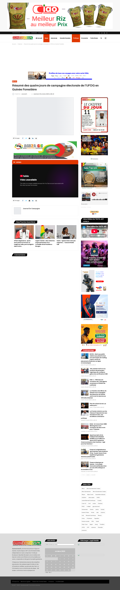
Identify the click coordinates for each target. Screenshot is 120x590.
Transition (102, 524)
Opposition (96, 518)
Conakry (99, 500)
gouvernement (96, 506)
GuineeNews (83, 207)
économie (84, 530)
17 (68, 564)
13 (51, 564)
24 (68, 567)
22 (60, 567)
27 (51, 570)
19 (47, 567)
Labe (97, 512)
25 (73, 567)
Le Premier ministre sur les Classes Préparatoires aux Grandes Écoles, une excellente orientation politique (94, 414)
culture (94, 503)
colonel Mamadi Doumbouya (88, 500)
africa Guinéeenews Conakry (93, 488)
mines (83, 518)
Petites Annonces (42, 33)
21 (55, 567)
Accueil (39, 38)
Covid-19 (84, 503)
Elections (100, 503)
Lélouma (103, 512)
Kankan (102, 509)
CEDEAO (84, 497)
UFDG (83, 527)
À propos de (15, 581)
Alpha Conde (90, 494)
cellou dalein (91, 497)
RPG (93, 521)
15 (60, 564)
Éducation (100, 527)
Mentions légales (25, 581)
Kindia (92, 512)
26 (47, 570)
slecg (96, 524)
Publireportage (16, 33)
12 (47, 564)
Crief (89, 503)
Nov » (50, 572)
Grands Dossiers (65, 38)
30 (64, 570)
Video (15, 81)
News (46, 38)
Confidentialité (60, 581)
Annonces (54, 38)
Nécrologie (34, 33)
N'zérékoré (89, 518)
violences (93, 527)
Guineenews (85, 509)
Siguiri (91, 524)
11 (72, 561)
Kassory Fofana (85, 512)
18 (73, 564)
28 (55, 570)
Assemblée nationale (100, 494)
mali (83, 515)
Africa (83, 488)
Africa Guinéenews (86, 491)
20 (51, 567)
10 (68, 561)
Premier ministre (85, 521)
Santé (97, 521)
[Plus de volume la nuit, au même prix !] (85, 405)
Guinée (91, 509)
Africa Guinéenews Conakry (99, 491)
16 (64, 564)
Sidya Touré (84, 524)
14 (55, 564)
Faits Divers (94, 38)
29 (60, 570)
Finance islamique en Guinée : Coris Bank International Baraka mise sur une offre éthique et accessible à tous (93, 466)
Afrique (83, 494)
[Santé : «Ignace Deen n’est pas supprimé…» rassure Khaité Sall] (66, 232)
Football (88, 506)
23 (64, 567)
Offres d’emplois (26, 33)
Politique (76, 38)
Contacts (51, 581)
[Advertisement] (60, 58)
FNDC (83, 506)
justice (97, 509)
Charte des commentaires (39, 581)
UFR (88, 527)
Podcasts (89, 207)
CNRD (98, 497)
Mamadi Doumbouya (91, 515)
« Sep (46, 572)
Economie (84, 38)
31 (68, 570)
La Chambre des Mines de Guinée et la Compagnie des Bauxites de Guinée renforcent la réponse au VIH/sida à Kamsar (93, 394)
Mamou (100, 515)
